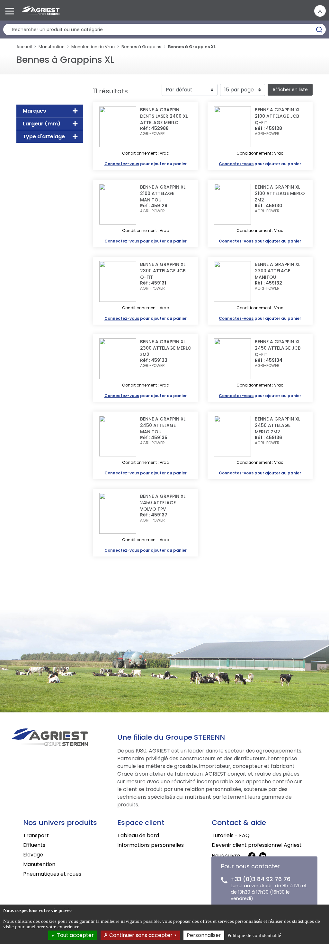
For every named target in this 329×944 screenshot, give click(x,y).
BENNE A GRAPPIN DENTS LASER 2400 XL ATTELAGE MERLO (164, 116)
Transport (36, 835)
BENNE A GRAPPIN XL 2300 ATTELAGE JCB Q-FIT (163, 270)
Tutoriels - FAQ (231, 835)
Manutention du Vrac (93, 47)
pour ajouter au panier (145, 163)
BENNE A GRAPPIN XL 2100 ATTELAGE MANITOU (162, 193)
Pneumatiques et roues (52, 874)
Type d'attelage (44, 136)
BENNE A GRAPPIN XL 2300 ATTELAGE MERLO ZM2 (165, 348)
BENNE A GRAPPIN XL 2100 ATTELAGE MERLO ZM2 (280, 193)
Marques (34, 111)
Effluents (34, 845)
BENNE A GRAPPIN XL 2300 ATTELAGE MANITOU (277, 270)
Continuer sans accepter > (142, 935)
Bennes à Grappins (141, 47)
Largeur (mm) (41, 123)
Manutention (52, 47)
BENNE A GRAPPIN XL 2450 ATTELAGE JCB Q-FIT (278, 348)
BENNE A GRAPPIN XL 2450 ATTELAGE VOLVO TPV (162, 502)
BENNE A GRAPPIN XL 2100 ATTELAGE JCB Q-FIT (277, 116)
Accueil (24, 47)
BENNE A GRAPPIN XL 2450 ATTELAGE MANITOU (162, 425)
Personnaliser (204, 935)
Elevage (33, 854)
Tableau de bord (138, 835)
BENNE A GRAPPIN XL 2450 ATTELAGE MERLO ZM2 (277, 425)
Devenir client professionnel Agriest (257, 845)
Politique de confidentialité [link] (254, 935)
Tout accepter (75, 935)
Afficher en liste (290, 89)
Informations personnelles (150, 845)
